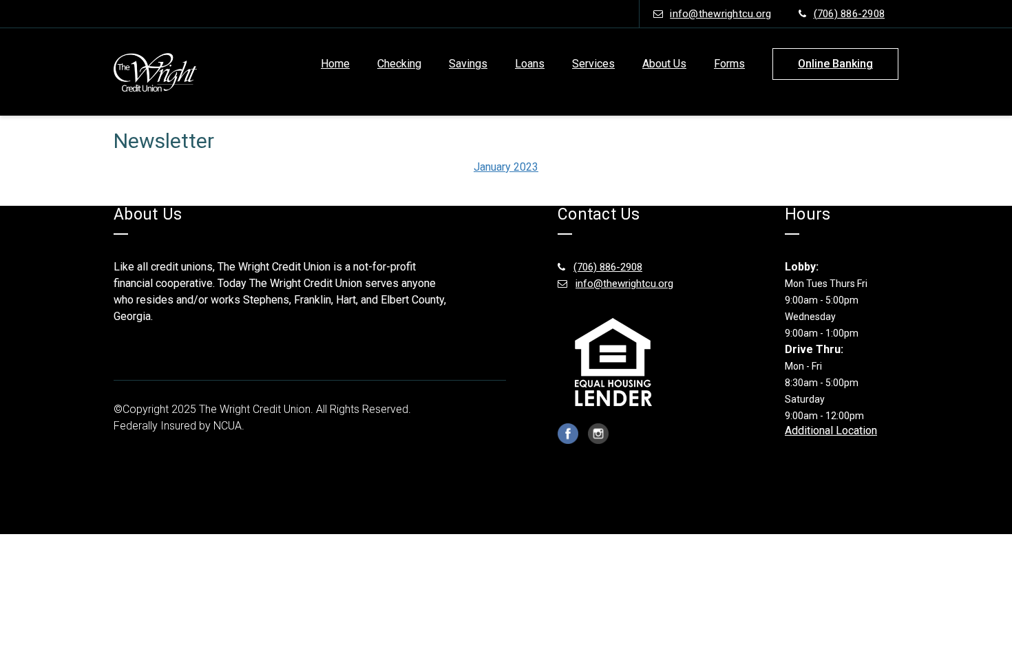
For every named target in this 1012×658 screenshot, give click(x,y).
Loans (530, 63)
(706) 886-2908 (849, 14)
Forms (729, 63)
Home (335, 63)
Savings (468, 63)
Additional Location (831, 430)
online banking (835, 63)
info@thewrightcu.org (720, 14)
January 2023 (506, 166)
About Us (664, 63)
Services (593, 63)
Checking (399, 63)
